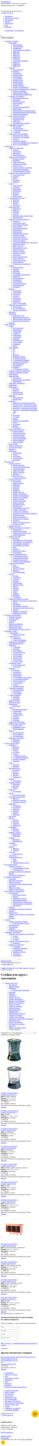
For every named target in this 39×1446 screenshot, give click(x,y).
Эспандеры (16, 255)
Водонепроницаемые (20, 709)
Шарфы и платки (15, 832)
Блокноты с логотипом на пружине (25, 408)
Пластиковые (17, 77)
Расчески (16, 549)
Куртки (15, 772)
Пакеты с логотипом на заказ (19, 941)
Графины (16, 593)
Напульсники (17, 226)
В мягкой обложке (19, 356)
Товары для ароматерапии (18, 554)
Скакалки (16, 221)
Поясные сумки (14, 700)
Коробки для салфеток (20, 497)
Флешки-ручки (18, 80)
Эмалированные (18, 285)
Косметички (13, 704)
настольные (17, 456)
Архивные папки (19, 435)
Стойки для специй (19, 510)
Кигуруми (12, 816)
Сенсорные (16, 807)
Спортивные (17, 290)
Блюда (15, 592)
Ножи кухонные (18, 503)
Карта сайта (5, 1438)
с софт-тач (16, 333)
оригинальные (18, 458)
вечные (15, 454)
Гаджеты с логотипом (16, 96)
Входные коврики (19, 572)
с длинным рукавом (19, 756)
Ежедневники (14, 348)
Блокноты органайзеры (21, 421)
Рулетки (11, 911)
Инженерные (17, 381)
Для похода (16, 205)
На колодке (16, 298)
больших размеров (19, 759)
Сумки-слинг (17, 713)
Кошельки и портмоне (16, 738)
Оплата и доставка (11, 1374)
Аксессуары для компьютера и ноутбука (22, 89)
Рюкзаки (12, 668)
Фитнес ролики (18, 262)
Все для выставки (11, 864)
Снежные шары (14, 618)
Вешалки (16, 570)
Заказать (3, 1107)
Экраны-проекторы (19, 141)
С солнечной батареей (20, 61)
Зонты (11, 184)
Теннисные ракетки (19, 237)
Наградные (16, 294)
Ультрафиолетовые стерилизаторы (24, 112)
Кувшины (16, 595)
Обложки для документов (17, 305)
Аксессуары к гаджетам (17, 116)
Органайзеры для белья (21, 545)
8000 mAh (16, 62)
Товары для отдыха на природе (19, 173)
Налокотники (17, 232)
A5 (14, 351)
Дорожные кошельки (16, 688)
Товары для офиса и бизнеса (18, 372)
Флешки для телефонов (21, 87)
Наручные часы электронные (23, 216)
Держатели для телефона (21, 137)
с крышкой (16, 946)
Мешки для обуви (19, 634)
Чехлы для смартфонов (20, 144)
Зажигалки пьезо (18, 315)
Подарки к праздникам (12, 615)
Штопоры (16, 474)
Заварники (16, 490)
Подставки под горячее (21, 519)
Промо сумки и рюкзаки (17, 724)
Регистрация (19, 30)
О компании (9, 1373)
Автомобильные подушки (22, 171)
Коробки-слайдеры (19, 952)
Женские (16, 194)
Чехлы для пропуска (16, 446)
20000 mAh (16, 64)
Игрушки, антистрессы (13, 877)
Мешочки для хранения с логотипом (21, 934)
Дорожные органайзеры (17, 642)
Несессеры (16, 706)
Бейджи (11, 873)
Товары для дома (14, 536)
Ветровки (16, 773)
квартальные (17, 453)
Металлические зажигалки (22, 319)
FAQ (6, 1376)
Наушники (16, 100)
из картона (16, 953)
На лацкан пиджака (19, 283)
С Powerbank (17, 693)
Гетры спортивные (19, 241)
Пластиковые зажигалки (21, 321)
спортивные (17, 781)
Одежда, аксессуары (12, 743)
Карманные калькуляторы (21, 380)
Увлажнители (17, 529)
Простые (16, 390)
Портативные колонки (20, 98)
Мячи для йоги (18, 246)
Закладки (12, 449)
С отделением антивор (20, 679)
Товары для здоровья (16, 148)
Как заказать (9, 20)
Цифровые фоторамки (20, 114)
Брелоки (11, 323)
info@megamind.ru (7, 1432)
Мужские (16, 192)
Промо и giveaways (15, 866)
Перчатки (12, 804)
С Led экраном (18, 683)
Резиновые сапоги (19, 795)
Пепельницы (17, 552)
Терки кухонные (18, 499)
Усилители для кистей (20, 239)
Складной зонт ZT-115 (8, 1364)
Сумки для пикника (19, 640)
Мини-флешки (18, 82)
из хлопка (16, 752)
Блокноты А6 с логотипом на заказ (25, 406)
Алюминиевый (18, 46)
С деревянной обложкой (21, 360)
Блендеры (16, 487)
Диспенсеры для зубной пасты (23, 608)
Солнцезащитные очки (16, 198)
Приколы (12, 929)
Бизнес (15, 422)
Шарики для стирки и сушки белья (25, 601)
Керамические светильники (22, 902)
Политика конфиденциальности (16, 1387)
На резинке (16, 424)
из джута (16, 937)
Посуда (11, 574)
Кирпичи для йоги (19, 253)
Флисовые (16, 814)
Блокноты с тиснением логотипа (24, 403)
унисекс (15, 750)
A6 (14, 353)
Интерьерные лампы (20, 900)
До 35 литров (17, 654)
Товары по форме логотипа (18, 921)
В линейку (16, 415)
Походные (16, 670)
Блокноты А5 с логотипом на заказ (25, 405)
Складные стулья (18, 175)
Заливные (16, 271)
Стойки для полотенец (20, 511)
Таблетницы (17, 151)
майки (15, 861)
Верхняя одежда (14, 768)
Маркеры (12, 396)
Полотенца (16, 180)
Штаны (11, 779)
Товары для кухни (15, 479)
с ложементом (17, 950)
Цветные (16, 389)
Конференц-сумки (19, 727)
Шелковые (16, 836)
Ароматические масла (20, 560)
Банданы (16, 786)
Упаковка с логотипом (12, 932)
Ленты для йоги (18, 250)
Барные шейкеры (18, 465)
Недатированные (18, 364)
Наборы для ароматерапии (22, 561)
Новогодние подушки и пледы (19, 629)
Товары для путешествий (17, 157)
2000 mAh (16, 52)
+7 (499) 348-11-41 (7, 964)
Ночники (12, 918)
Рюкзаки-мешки (18, 686)
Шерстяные (17, 825)
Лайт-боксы (17, 905)
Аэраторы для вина (19, 478)
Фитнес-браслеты (19, 102)
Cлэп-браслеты (18, 870)
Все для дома (9, 462)
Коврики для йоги (19, 244)
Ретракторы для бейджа (17, 875)
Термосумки (17, 638)
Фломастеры (17, 399)
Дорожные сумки (15, 663)
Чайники (16, 488)
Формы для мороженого (21, 495)
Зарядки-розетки (18, 119)
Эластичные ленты (19, 223)
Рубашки (12, 843)
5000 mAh (16, 59)
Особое (7, 920)
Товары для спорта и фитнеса (19, 219)
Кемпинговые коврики (20, 169)
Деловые (16, 716)
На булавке (16, 273)
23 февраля (12, 620)
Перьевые (16, 339)
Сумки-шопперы (14, 695)
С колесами (17, 647)
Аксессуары (9, 146)
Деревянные (17, 73)
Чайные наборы (18, 483)
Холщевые (16, 699)
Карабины (16, 160)
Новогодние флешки (16, 624)
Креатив (7, 21)
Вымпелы (12, 312)
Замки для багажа (19, 162)
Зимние (15, 813)
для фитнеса (17, 806)
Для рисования (18, 128)
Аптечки (16, 150)
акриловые (16, 301)
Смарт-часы (17, 209)
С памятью (16, 132)
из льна (15, 936)
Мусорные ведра (18, 515)
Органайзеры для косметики (22, 540)
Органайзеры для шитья (21, 544)
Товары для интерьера (16, 563)
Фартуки (12, 790)
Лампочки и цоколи (19, 898)
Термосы (16, 588)
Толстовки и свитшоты (17, 797)
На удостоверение (19, 308)
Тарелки (15, 590)
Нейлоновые (17, 675)
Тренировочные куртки (21, 863)
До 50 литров (17, 658)
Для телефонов (18, 734)
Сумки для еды (14, 636)
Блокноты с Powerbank (20, 362)
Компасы (16, 182)
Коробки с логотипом (16, 945)
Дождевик (16, 770)
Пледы (15, 178)
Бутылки (16, 581)
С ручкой (16, 417)
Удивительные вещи (16, 930)
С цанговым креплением (21, 274)
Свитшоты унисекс (19, 802)
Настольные (17, 378)
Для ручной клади (19, 652)
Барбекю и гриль (14, 526)
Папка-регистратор (19, 433)
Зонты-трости (17, 185)
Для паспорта (17, 307)
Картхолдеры (13, 444)
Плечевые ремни (18, 235)
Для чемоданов (18, 736)
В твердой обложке (19, 358)
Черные (15, 419)
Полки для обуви (18, 569)
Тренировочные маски (20, 233)
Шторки (15, 610)
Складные (16, 187)
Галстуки (12, 852)
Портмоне (16, 741)
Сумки (11, 708)
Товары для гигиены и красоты (19, 528)
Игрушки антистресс (16, 880)
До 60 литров (17, 659)
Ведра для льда (18, 476)
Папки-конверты (18, 440)
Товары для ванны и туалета (18, 599)
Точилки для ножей (19, 501)
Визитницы (13, 385)
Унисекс (15, 203)
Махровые (16, 839)
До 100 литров (18, 661)
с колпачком (17, 337)
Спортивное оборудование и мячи (20, 884)
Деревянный (17, 48)
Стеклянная (17, 597)
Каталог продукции (7, 37)
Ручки (11, 326)
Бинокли (16, 176)
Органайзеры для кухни (21, 508)
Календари (13, 451)
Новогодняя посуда (15, 626)
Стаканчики (17, 577)
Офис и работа (10, 324)
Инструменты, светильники (14, 891)
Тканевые (16, 649)
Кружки (15, 576)
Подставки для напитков (21, 467)
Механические (18, 217)
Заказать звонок (6, 961)
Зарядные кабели (18, 118)
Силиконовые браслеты (21, 868)
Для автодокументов (20, 310)
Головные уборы (15, 782)
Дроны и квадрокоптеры (21, 107)
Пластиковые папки (19, 438)
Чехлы (11, 731)
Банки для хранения (19, 517)
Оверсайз (16, 761)
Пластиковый (17, 45)
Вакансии (8, 1383)
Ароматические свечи (20, 556)
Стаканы (16, 579)
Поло (11, 763)
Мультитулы (13, 913)
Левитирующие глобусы (21, 923)
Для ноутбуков (18, 715)
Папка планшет (18, 442)
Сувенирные (17, 292)
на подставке (17, 342)
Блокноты (12, 401)
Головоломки (13, 927)
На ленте (16, 296)
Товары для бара (14, 463)
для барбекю (17, 791)
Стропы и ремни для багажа (22, 168)
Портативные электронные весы (24, 110)
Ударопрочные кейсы (16, 643)
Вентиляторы (17, 109)
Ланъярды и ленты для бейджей (20, 872)
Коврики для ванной (20, 611)
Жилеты (15, 775)
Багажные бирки (18, 159)
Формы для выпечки (20, 494)
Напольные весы (18, 155)
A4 (14, 349)
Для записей (17, 127)
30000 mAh (16, 66)
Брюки (11, 847)
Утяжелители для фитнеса (22, 264)
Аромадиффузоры (19, 535)
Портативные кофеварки (21, 990)
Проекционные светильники (22, 904)
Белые (15, 346)
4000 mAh (16, 55)
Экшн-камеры (17, 103)
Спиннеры (12, 879)
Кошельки (16, 740)
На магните (17, 428)
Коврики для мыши (19, 91)
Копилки (16, 538)
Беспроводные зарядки (20, 135)
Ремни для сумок (14, 702)
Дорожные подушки (20, 164)
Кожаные (16, 71)
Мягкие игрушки (14, 882)
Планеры (16, 367)
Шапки (15, 788)
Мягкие (15, 426)
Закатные (16, 269)
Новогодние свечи (15, 627)
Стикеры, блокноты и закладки (19, 371)
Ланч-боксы (17, 481)
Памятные (16, 276)
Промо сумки (17, 725)
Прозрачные (17, 191)
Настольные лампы (19, 895)
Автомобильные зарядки (21, 123)
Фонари (15, 896)
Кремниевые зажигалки (21, 317)
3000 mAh (16, 53)
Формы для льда (18, 492)
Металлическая (18, 585)
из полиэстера (17, 854)
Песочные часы (14, 925)
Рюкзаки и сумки (11, 631)
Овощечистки (17, 506)
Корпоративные (18, 278)
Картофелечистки (19, 504)
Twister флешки (18, 84)
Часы (14, 565)
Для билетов (17, 692)
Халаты (11, 838)
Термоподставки (18, 471)
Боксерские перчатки (20, 257)
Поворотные (17, 335)
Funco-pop (12, 886)
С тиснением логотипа (20, 369)
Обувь (11, 793)
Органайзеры (17, 365)
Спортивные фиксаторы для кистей (25, 242)
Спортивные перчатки (20, 225)
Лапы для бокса (18, 258)
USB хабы (16, 121)
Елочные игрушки (15, 617)
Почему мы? (9, 23)
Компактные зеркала (20, 531)
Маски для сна (18, 166)
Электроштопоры (19, 469)
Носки (11, 818)
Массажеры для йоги (20, 248)
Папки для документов (16, 430)
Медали (11, 289)
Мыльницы (17, 604)
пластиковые (17, 955)
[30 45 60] (18, 1035)
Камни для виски (19, 472)
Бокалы (15, 586)
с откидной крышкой (20, 948)
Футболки (12, 745)
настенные (16, 460)
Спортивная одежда (15, 857)
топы (14, 859)
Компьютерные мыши (20, 93)
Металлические (18, 69)
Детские (15, 684)
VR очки (16, 105)
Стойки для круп (18, 524)
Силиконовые (17, 78)
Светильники (13, 893)
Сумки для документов (17, 722)
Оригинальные (18, 75)
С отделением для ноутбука (22, 677)
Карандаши (13, 387)
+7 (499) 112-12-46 (7, 13)
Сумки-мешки (13, 633)
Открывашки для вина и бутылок (20, 909)
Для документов (18, 690)
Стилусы (16, 139)
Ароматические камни (20, 558)
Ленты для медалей (19, 303)
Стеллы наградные (15, 447)
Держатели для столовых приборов (25, 513)
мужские (16, 823)
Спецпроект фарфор (12, 1410)
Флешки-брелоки (18, 86)
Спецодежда (17, 777)
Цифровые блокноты (16, 125)
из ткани (16, 939)
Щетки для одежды (19, 551)
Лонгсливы (13, 855)
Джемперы (13, 827)
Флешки (11, 68)
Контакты (8, 27)
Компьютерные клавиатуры (22, 94)
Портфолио (9, 16)
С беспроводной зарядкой (21, 50)
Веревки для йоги (19, 251)
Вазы (14, 547)
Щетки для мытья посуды (21, 522)
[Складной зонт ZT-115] (9, 1360)
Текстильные (17, 674)
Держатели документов (17, 383)
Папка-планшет (18, 431)
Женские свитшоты (19, 800)
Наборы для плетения (16, 889)
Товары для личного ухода (22, 533)
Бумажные (16, 344)
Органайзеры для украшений (23, 542)
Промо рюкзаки (18, 729)
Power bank (12, 43)
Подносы (16, 520)
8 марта (11, 622)
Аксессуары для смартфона (18, 134)
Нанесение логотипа (12, 18)
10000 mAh (16, 57)
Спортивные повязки (20, 228)
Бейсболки (16, 784)
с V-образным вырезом (20, 757)
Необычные (17, 189)
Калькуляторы (14, 376)
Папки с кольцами (19, 437)
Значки (11, 266)
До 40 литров (17, 656)
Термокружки (17, 583)
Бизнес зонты (17, 196)
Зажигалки (12, 314)
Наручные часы (14, 207)
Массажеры (17, 153)
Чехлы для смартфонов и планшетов (25, 143)
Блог (6, 25)
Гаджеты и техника (11, 41)
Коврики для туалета (20, 613)
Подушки (16, 567)
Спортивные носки (19, 260)
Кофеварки (16, 485)
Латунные (16, 287)
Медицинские (17, 841)
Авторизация (9, 30)
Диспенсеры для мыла (20, 606)
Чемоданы (12, 645)
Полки (15, 602)
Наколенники (17, 230)
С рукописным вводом (20, 130)
